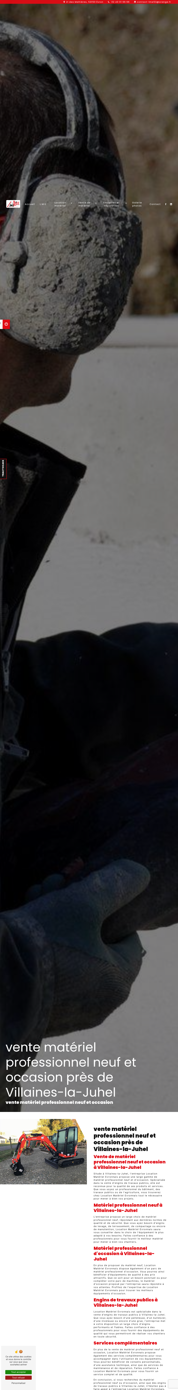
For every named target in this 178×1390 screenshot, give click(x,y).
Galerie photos (137, 204)
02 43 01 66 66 (120, 1)
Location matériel (60, 204)
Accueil (30, 204)
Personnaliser (19, 1383)
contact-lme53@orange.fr (154, 1)
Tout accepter (18, 1372)
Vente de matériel (84, 204)
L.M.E (43, 204)
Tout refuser (18, 1377)
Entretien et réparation (111, 204)
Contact (155, 204)
